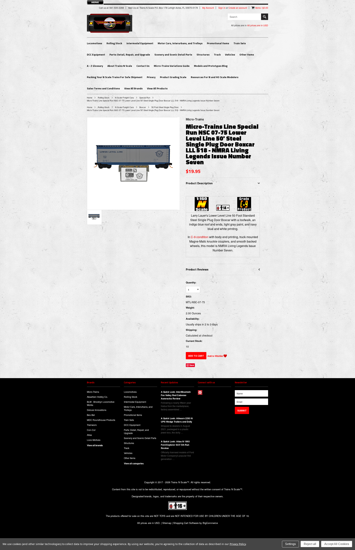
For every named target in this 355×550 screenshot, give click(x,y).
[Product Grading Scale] (244, 210)
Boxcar (142, 107)
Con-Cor (91, 429)
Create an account (238, 7)
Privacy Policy (238, 544)
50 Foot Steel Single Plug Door (165, 107)
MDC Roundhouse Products (101, 419)
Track (217, 54)
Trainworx (92, 424)
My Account (208, 7)
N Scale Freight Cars (124, 97)
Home (89, 97)
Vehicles (230, 54)
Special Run (144, 97)
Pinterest (200, 392)
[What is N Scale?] (202, 210)
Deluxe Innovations (96, 409)
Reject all (310, 544)
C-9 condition (199, 237)
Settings (290, 544)
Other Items (246, 54)
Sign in (221, 7)
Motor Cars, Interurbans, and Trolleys (180, 43)
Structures (203, 54)
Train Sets (240, 43)
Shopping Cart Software (186, 523)
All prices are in (257, 25)
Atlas (89, 434)
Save (192, 365)
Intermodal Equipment (139, 43)
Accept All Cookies (336, 544)
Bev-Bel (91, 414)
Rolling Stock (114, 43)
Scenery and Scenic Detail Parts (173, 54)
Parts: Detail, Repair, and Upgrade (129, 54)
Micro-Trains (93, 391)
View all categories (134, 463)
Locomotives (94, 43)
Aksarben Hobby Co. (97, 396)
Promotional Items (218, 43)
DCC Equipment (96, 54)
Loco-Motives (93, 439)
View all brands (95, 445)
